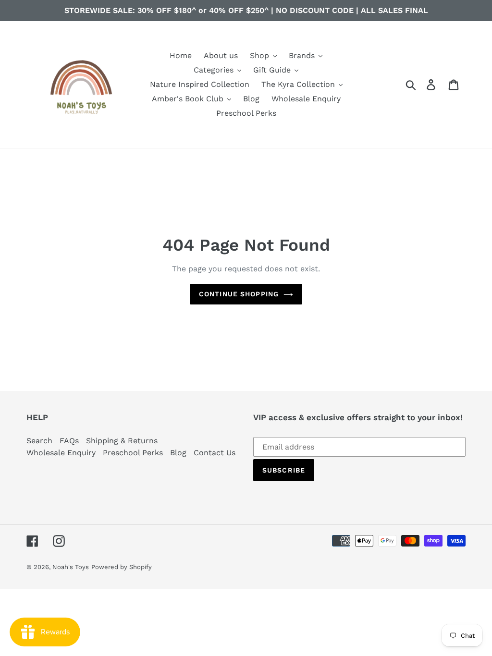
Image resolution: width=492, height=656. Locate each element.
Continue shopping (239, 294)
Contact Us (214, 452)
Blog (178, 452)
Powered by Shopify (121, 567)
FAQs (69, 440)
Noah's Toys (70, 567)
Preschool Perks (133, 452)
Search (39, 440)
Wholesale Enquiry (61, 452)
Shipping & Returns (122, 440)
